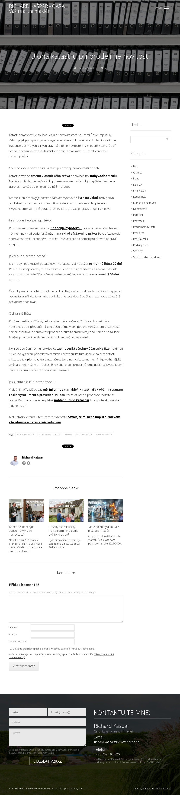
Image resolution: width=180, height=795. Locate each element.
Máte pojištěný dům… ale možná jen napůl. (103, 529)
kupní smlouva (44, 434)
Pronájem (138, 233)
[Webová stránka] (24, 463)
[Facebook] (28, 463)
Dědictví (137, 184)
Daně (136, 178)
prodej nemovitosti (104, 434)
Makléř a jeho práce (144, 202)
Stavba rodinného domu (147, 257)
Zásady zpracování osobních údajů (35, 752)
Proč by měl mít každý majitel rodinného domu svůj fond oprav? (63, 530)
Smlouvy (138, 251)
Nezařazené (140, 208)
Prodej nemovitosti (144, 226)
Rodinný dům (140, 245)
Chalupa (138, 172)
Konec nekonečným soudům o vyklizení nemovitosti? (21, 530)
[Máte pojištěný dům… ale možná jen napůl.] (105, 510)
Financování (139, 190)
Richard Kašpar (86, 67)
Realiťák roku (140, 239)
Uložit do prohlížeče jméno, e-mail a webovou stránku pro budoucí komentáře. (54, 648)
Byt (135, 166)
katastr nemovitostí (25, 434)
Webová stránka (17, 641)
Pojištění (138, 214)
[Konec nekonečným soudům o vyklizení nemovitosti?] (26, 510)
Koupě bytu (139, 196)
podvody (68, 434)
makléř (57, 434)
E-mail (13, 634)
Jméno (13, 627)
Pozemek (138, 221)
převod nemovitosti (83, 434)
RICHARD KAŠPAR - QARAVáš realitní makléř (37, 8)
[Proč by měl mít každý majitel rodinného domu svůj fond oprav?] (66, 510)
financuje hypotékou (66, 228)
